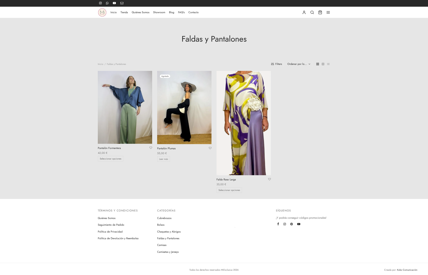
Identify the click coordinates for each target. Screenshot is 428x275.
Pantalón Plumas (166, 148)
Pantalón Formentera (109, 148)
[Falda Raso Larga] (244, 123)
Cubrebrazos (164, 218)
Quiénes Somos (140, 12)
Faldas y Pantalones (168, 238)
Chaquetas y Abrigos (169, 232)
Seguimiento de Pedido (111, 225)
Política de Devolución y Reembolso (118, 238)
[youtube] (299, 224)
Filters (278, 64)
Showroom (159, 12)
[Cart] (320, 12)
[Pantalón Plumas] (184, 107)
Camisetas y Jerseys (168, 252)
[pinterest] (291, 224)
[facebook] (278, 224)
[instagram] (284, 224)
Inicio (114, 12)
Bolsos (160, 225)
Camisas (161, 245)
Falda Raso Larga (226, 179)
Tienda (124, 12)
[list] (328, 64)
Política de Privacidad (110, 232)
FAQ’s (181, 12)
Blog (171, 12)
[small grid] (323, 64)
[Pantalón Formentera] (125, 107)
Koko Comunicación (407, 269)
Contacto (193, 12)
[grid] (317, 64)
